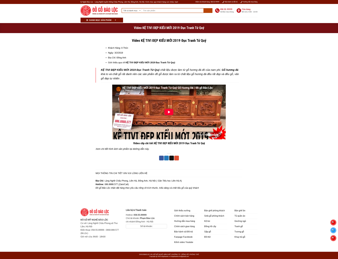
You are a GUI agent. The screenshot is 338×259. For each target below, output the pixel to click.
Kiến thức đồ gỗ (208, 20)
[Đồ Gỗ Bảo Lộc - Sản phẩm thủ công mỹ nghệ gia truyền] (99, 10)
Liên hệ (241, 20)
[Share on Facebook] (161, 158)
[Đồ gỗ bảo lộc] (97, 213)
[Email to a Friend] (171, 158)
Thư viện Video (189, 20)
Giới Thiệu (130, 20)
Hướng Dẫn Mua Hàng (169, 20)
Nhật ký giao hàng (227, 20)
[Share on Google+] (176, 158)
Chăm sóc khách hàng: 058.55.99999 (207, 2)
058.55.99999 (97, 230)
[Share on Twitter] (166, 158)
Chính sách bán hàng (147, 20)
